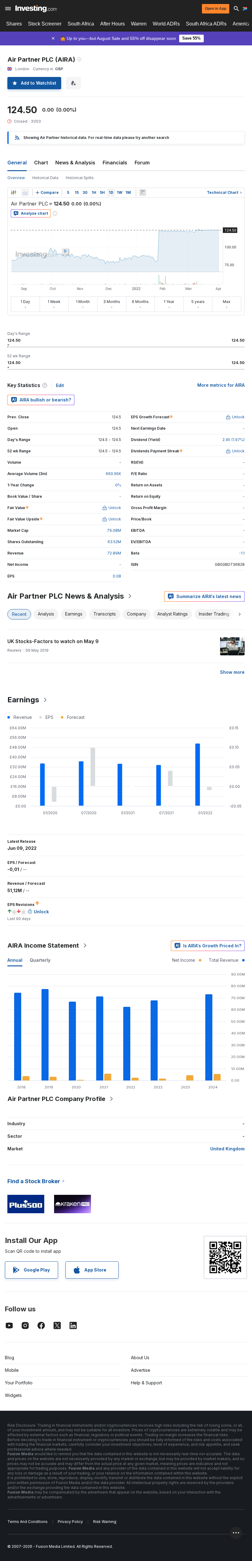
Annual (14, 960)
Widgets (13, 1395)
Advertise (140, 1370)
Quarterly (40, 960)
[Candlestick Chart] (13, 192)
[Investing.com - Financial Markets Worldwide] (36, 8)
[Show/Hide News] (142, 192)
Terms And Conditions (27, 1521)
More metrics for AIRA (221, 385)
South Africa (81, 23)
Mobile (12, 1370)
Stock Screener (44, 23)
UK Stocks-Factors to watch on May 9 (53, 641)
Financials (115, 162)
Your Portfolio (19, 1382)
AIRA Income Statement (43, 945)
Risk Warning (104, 1521)
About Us (140, 1357)
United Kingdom (227, 1148)
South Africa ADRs (206, 23)
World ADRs (166, 23)
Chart (41, 162)
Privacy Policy (70, 1521)
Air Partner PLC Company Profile (56, 1099)
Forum (142, 162)
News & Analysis (75, 162)
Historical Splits (80, 177)
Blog (9, 1357)
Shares (14, 23)
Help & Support (146, 1382)
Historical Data (45, 177)
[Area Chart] (25, 192)
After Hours (112, 23)
